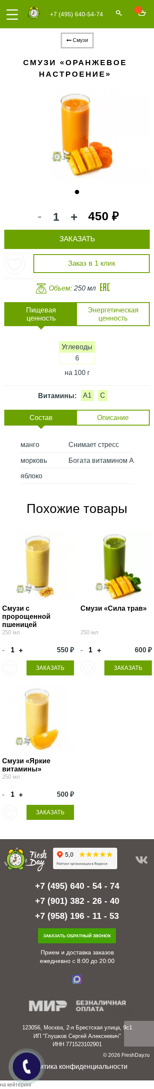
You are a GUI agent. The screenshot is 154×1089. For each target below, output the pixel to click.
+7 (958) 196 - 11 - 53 (77, 916)
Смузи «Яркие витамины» (26, 765)
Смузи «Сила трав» (113, 608)
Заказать (50, 668)
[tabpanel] (77, 133)
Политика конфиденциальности (77, 1066)
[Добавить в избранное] (14, 263)
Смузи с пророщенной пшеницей (26, 616)
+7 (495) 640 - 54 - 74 (77, 886)
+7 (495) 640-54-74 (76, 14)
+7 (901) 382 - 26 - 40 (77, 901)
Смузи (79, 40)
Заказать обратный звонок (77, 935)
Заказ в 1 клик (91, 263)
